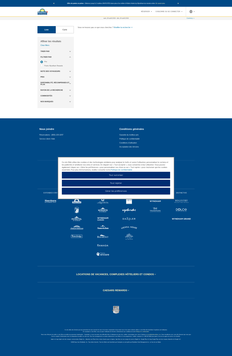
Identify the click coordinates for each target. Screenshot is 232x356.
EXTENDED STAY (51, 193)
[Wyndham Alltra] (129, 237)
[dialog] (116, 178)
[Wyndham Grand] (181, 219)
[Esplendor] (129, 210)
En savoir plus (160, 3)
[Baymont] (102, 237)
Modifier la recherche (122, 27)
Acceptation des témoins (129, 147)
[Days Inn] (76, 201)
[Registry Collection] (181, 201)
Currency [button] (190, 18)
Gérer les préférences (116, 191)
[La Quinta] (102, 201)
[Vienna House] (129, 228)
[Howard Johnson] (76, 228)
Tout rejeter (116, 183)
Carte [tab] (64, 30)
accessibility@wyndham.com (153, 334)
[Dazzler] (129, 219)
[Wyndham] (155, 201)
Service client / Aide (47, 139)
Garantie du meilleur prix (129, 135)
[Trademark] (155, 210)
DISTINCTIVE (181, 193)
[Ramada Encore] (102, 254)
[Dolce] (181, 210)
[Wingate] (102, 210)
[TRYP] (129, 201)
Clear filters (44, 45)
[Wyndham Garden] (102, 219)
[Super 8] (76, 210)
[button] (54, 3)
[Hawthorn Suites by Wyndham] (50, 201)
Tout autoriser (116, 175)
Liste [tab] (46, 30)
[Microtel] (76, 219)
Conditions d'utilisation (128, 143)
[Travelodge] (76, 237)
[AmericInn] (102, 228)
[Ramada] (102, 246)
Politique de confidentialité (129, 139)
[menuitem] (146, 11)
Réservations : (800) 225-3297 (51, 135)
